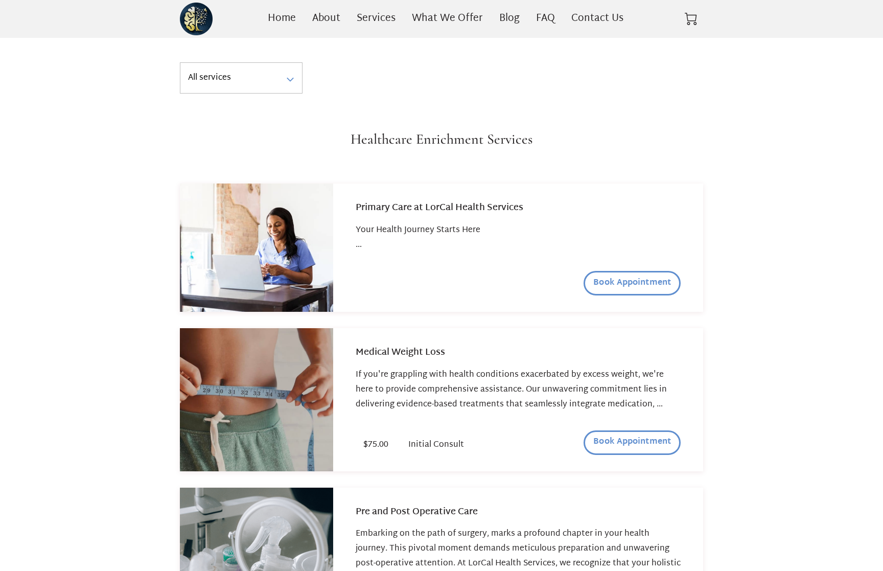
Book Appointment (632, 283)
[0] (691, 19)
